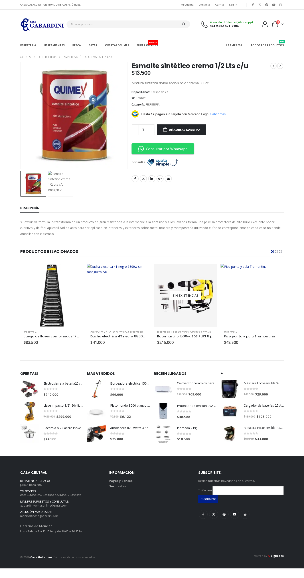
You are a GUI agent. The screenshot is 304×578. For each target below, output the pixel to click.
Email (168, 178)
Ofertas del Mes (117, 45)
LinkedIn (151, 178)
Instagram (245, 514)
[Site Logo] (42, 24)
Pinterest (224, 514)
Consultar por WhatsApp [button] (167, 148)
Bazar (93, 45)
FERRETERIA (153, 104)
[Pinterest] (267, 5)
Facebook (135, 178)
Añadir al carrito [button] (76, 271)
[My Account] (265, 24)
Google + (160, 178)
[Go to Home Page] (21, 57)
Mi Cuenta (187, 4)
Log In (233, 4)
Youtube (234, 514)
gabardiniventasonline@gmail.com (43, 505)
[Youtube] (274, 5)
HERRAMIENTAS (179, 332)
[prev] (273, 66)
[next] (280, 66)
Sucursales (117, 486)
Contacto (204, 4)
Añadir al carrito (184, 130)
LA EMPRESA (234, 45)
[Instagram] (281, 5)
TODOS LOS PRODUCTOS (267, 43)
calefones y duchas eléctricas (109, 332)
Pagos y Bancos (120, 481)
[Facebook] (253, 5)
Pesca (76, 45)
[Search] (184, 24)
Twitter (143, 178)
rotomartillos (210, 332)
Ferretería (28, 45)
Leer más (210, 271)
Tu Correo (205, 490)
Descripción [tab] (29, 208)
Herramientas (54, 45)
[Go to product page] (51, 295)
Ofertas (195, 332)
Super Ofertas (147, 44)
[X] (260, 5)
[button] (21, 115)
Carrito (219, 4)
